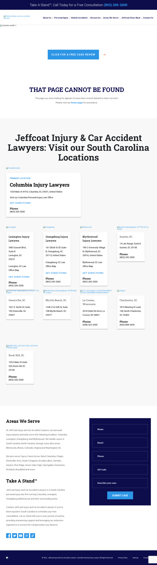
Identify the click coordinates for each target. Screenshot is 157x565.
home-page (77, 102)
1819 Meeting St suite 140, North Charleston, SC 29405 (130, 311)
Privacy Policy (122, 558)
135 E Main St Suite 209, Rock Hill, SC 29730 (18, 366)
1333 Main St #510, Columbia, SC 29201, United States (36, 191)
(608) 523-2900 (90, 324)
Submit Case (120, 495)
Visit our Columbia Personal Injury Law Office (31, 197)
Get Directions (20, 202)
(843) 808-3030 (127, 324)
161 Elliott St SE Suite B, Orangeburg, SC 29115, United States (56, 251)
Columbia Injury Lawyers (39, 184)
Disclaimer (147, 558)
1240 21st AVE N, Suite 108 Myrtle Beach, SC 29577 (57, 311)
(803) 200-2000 (115, 5)
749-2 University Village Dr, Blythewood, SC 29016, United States (94, 251)
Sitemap (135, 558)
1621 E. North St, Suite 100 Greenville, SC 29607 (19, 311)
